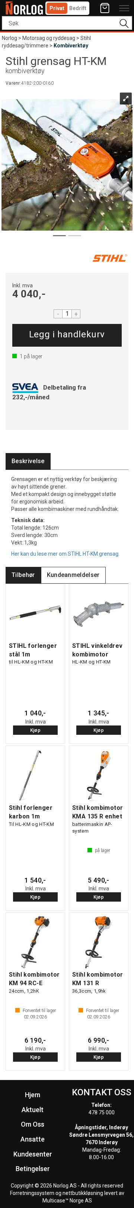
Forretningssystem (32, 1193)
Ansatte (32, 1139)
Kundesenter (32, 1154)
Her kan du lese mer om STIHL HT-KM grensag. (65, 554)
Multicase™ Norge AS (67, 1201)
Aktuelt (33, 1110)
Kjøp (67, 335)
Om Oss (32, 1124)
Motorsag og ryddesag (48, 38)
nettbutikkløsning (83, 1193)
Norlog (9, 38)
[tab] (28, 461)
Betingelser (33, 1169)
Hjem (32, 1095)
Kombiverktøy (71, 46)
